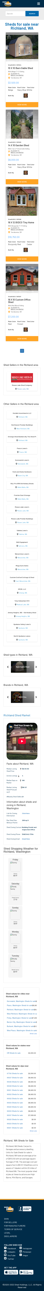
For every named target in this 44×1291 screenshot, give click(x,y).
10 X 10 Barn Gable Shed (20, 68)
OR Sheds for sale (14, 1053)
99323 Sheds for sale (15, 1123)
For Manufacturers (14, 1225)
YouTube (11, 1255)
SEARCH (32, 14)
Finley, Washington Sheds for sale (19, 1018)
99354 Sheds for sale (15, 1102)
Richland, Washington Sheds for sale (20, 1009)
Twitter (10, 1259)
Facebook (11, 1248)
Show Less (33, 1033)
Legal (7, 1232)
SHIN (6, 1218)
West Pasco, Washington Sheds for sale (21, 1030)
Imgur (25, 1255)
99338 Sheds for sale (15, 1086)
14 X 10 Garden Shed (18, 145)
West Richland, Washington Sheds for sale (22, 1014)
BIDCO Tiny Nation (17, 75)
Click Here (26, 813)
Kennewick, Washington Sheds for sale (21, 1001)
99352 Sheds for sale (15, 1098)
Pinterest (27, 1252)
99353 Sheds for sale (15, 1111)
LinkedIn (11, 1252)
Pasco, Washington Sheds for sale (19, 1005)
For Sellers (10, 1222)
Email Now (26, 839)
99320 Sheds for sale (15, 1107)
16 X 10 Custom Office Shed (19, 300)
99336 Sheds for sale (15, 1082)
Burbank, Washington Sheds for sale (20, 1026)
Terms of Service (13, 1229)
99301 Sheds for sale (15, 1090)
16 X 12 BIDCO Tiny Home (21, 222)
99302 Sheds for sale (15, 1094)
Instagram (27, 1248)
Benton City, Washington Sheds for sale (21, 1022)
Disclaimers (10, 1236)
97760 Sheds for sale (15, 1073)
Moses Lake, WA (23, 389)
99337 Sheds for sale (15, 1077)
